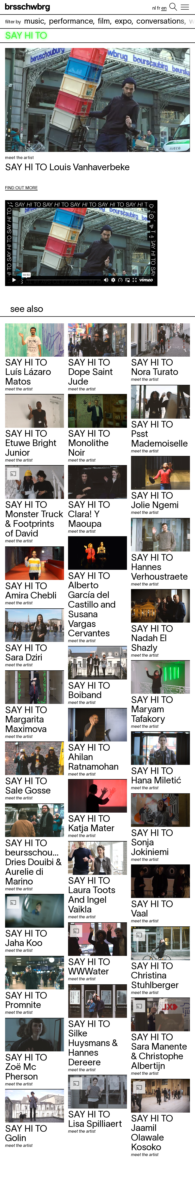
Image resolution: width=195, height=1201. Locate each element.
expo (123, 21)
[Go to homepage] (28, 7)
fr (158, 8)
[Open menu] (185, 7)
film (104, 21)
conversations (160, 21)
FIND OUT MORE (21, 187)
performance (71, 21)
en (164, 8)
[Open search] (173, 7)
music (34, 21)
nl (154, 8)
